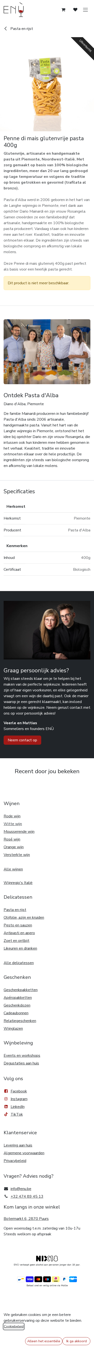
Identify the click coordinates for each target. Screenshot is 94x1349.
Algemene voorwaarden (24, 1153)
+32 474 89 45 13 (27, 1196)
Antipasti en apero (19, 933)
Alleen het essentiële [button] (43, 1341)
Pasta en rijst (21, 28)
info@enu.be (21, 1188)
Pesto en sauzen (18, 925)
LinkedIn (18, 1106)
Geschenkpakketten (21, 990)
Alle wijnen (13, 869)
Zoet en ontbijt (16, 940)
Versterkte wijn (17, 854)
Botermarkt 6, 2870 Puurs (26, 1218)
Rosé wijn (12, 839)
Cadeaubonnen (16, 1013)
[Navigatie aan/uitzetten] (86, 10)
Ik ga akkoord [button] (76, 1341)
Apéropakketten (18, 997)
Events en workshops (22, 1055)
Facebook (19, 1091)
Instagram (19, 1099)
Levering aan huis (18, 1145)
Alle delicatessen (19, 963)
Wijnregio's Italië (18, 882)
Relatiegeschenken (20, 1020)
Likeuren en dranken (20, 948)
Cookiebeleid (14, 1326)
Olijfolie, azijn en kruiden (24, 917)
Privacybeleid (15, 1160)
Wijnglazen (13, 1028)
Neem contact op (22, 740)
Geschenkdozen (17, 1005)
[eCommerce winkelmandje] (63, 10)
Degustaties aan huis (21, 1063)
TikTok (17, 1114)
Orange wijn (14, 847)
